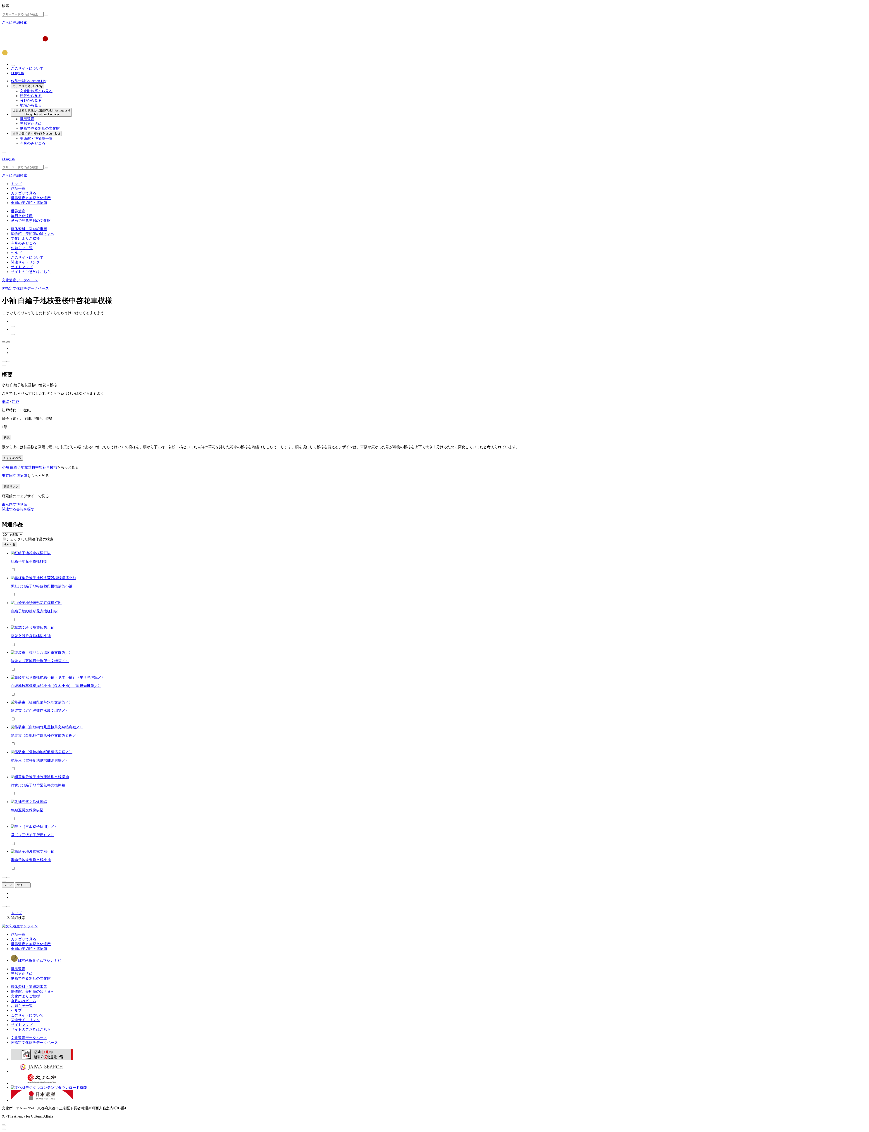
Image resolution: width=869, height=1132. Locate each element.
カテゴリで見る (28, 86)
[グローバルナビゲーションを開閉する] (3, 152)
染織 (5, 402)
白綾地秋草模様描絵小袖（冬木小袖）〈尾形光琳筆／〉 (56, 686)
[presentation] (4, 539)
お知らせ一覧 (22, 248)
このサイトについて (27, 68)
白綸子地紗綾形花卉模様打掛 (34, 611)
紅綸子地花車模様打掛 (29, 561)
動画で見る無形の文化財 (40, 128)
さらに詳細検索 (14, 22)
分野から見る (31, 100)
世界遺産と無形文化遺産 (41, 112)
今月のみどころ (32, 143)
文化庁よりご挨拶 (25, 238)
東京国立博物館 (14, 476)
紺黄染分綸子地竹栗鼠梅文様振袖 (38, 785)
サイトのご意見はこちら (31, 272)
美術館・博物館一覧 (36, 138)
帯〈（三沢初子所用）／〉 (32, 835)
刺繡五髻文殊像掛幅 (27, 810)
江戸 (15, 402)
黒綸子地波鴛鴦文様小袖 (31, 860)
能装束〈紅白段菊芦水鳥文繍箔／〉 (40, 711)
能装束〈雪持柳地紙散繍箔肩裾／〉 (40, 760)
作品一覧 (28, 81)
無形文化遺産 (31, 124)
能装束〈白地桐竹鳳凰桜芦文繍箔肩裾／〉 (45, 735)
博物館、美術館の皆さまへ (32, 234)
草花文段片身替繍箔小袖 (31, 636)
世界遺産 (27, 119)
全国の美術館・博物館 (36, 133)
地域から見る (31, 105)
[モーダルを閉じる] (3, 1125)
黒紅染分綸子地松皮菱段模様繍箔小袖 (41, 586)
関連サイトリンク (25, 262)
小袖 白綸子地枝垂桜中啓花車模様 (29, 467)
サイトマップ (22, 267)
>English (17, 73)
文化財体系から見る (36, 91)
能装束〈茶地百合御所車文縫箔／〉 (40, 661)
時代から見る (31, 96)
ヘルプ (16, 253)
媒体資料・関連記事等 (29, 229)
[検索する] (46, 15)
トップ (16, 184)
